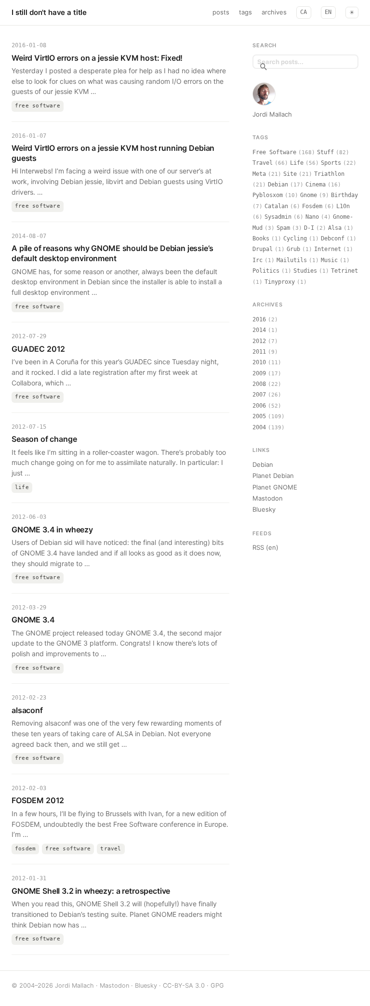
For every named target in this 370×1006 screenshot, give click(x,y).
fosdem (25, 849)
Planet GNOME (274, 487)
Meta (259, 174)
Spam (283, 228)
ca (303, 12)
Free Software (274, 152)
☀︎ (352, 12)
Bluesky (264, 509)
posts (220, 12)
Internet (327, 249)
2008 (259, 384)
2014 (259, 330)
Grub (293, 249)
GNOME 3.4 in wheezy (52, 529)
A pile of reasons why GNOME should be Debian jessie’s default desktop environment (112, 253)
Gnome (308, 195)
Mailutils (292, 260)
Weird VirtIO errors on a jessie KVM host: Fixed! (97, 58)
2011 (259, 351)
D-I (309, 228)
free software (37, 106)
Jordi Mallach (272, 114)
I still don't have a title (49, 12)
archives (274, 12)
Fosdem (312, 206)
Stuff (325, 152)
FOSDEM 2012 (38, 800)
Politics (265, 270)
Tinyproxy (279, 281)
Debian (278, 184)
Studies (305, 270)
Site (290, 174)
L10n (343, 206)
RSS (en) (265, 547)
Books (260, 238)
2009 (259, 373)
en (328, 12)
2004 (259, 427)
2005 (259, 416)
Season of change (44, 439)
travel (110, 849)
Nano (312, 216)
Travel (262, 162)
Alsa (335, 228)
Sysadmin (277, 216)
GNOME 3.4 (33, 619)
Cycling (295, 238)
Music (329, 260)
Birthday (344, 195)
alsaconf (27, 710)
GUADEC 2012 (38, 349)
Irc (257, 260)
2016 (259, 319)
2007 (259, 394)
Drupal (262, 249)
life (22, 487)
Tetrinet (344, 270)
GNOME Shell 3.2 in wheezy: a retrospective (91, 891)
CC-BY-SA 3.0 (184, 985)
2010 (259, 362)
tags (245, 12)
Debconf (332, 238)
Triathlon (329, 174)
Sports (331, 162)
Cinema (315, 184)
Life (297, 162)
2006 (259, 405)
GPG (217, 985)
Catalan (276, 206)
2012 (259, 341)
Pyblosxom (267, 195)
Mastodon (267, 498)
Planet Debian (273, 475)
